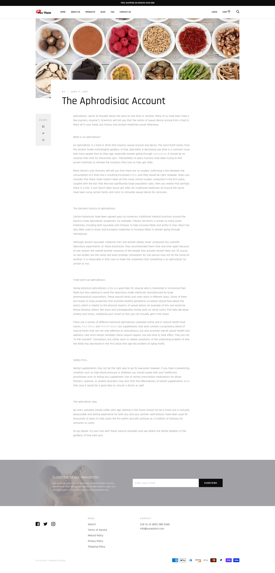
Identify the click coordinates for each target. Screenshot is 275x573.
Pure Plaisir (88, 326)
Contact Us (125, 12)
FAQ (112, 12)
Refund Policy (95, 535)
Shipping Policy (96, 546)
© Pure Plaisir (41, 560)
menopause (159, 154)
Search (92, 524)
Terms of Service (97, 530)
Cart (225, 12)
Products (90, 12)
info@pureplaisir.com (152, 528)
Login (214, 12)
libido (133, 175)
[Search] (237, 12)
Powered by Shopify (57, 560)
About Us (75, 12)
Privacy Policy (95, 541)
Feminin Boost (109, 326)
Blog (103, 12)
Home (63, 12)
